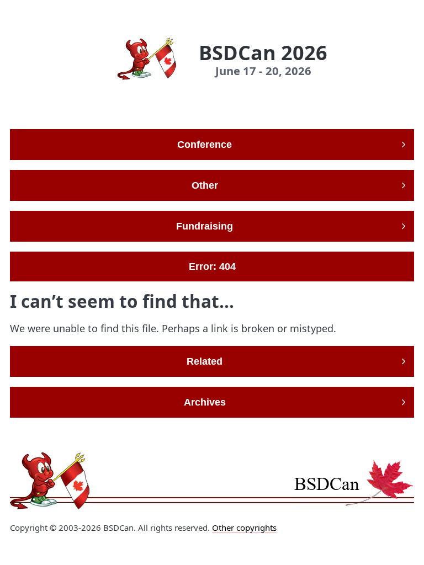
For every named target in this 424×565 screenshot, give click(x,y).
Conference (204, 144)
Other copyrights (244, 527)
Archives (205, 402)
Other (205, 185)
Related (204, 361)
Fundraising (204, 226)
